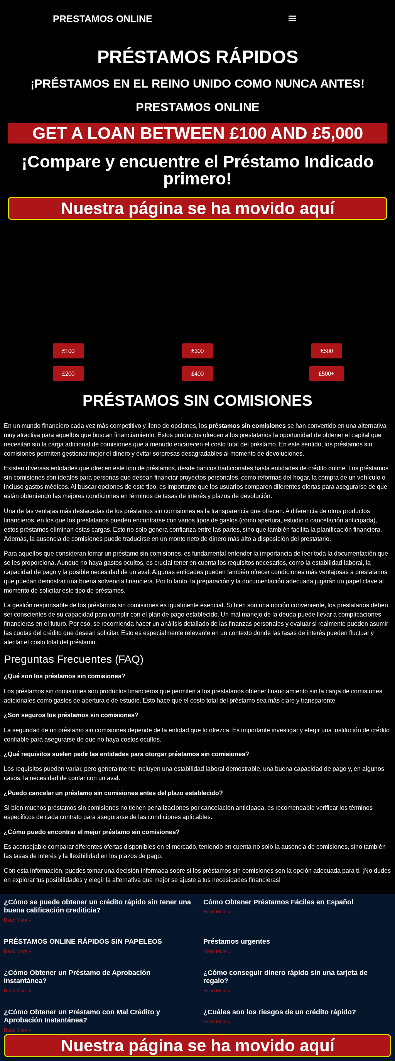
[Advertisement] (197, 282)
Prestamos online (198, 107)
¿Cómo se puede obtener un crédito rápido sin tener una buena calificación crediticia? (97, 906)
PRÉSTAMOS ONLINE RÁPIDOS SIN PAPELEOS (83, 941)
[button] (292, 18)
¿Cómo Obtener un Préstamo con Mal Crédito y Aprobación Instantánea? (82, 1016)
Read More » (17, 920)
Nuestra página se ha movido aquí (197, 208)
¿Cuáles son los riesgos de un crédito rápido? (279, 1012)
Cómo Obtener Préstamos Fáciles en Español (278, 902)
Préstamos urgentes (236, 941)
